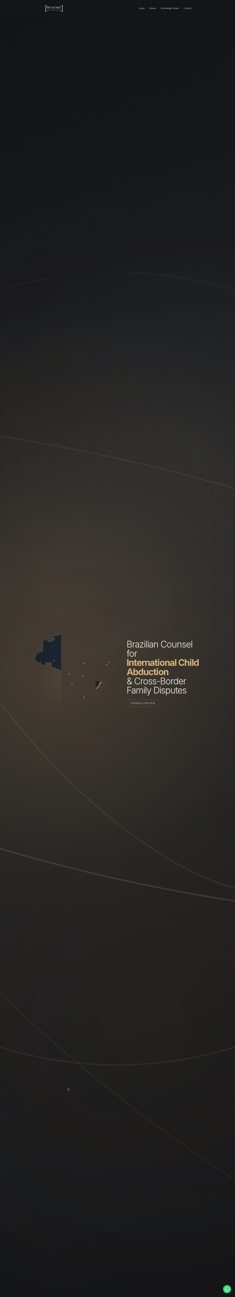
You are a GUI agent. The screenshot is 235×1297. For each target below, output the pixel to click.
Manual (152, 8)
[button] (227, 1289)
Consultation (143, 703)
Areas (142, 8)
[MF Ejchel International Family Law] (54, 8)
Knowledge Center (170, 8)
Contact (187, 8)
